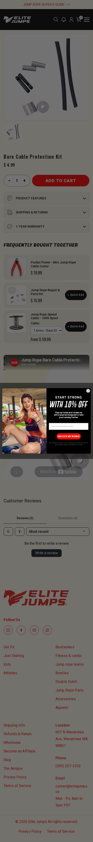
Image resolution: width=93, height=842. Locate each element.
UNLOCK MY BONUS (69, 436)
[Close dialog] (88, 391)
